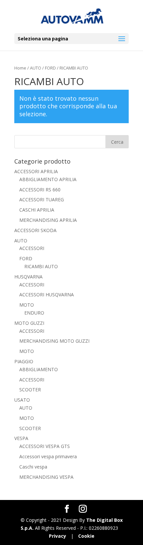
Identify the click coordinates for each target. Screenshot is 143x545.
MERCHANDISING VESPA (46, 477)
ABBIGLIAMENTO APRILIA (47, 179)
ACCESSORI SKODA (35, 230)
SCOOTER (30, 389)
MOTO (26, 305)
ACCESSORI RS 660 (40, 189)
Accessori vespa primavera (48, 456)
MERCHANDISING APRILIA (48, 220)
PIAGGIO (23, 361)
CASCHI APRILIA (36, 210)
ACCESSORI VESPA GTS (44, 446)
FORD (50, 68)
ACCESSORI (31, 248)
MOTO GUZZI (29, 323)
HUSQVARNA (28, 276)
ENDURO (34, 313)
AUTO (35, 68)
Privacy (57, 536)
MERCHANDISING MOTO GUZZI (54, 341)
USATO (22, 400)
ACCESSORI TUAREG (41, 199)
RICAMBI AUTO (41, 266)
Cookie (86, 536)
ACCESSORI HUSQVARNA (46, 294)
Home (20, 68)
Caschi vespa (33, 467)
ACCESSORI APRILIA (36, 171)
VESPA (21, 438)
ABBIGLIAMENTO (38, 369)
